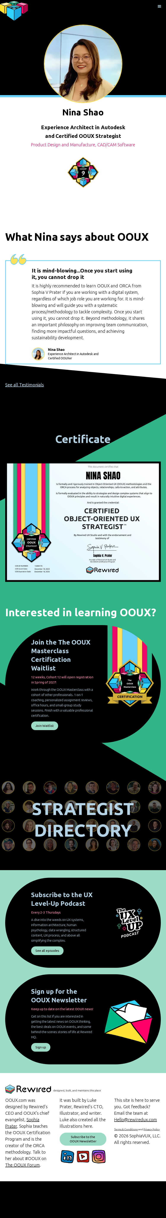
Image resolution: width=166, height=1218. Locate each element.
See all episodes (47, 950)
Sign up (40, 1047)
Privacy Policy (152, 1129)
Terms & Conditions (126, 1129)
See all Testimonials (24, 384)
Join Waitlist (44, 726)
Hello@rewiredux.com (135, 1119)
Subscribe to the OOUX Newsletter (83, 1139)
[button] (159, 6)
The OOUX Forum (22, 1164)
